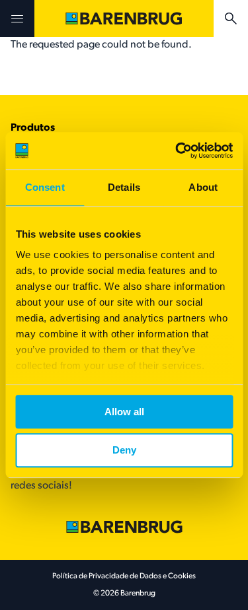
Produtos (33, 128)
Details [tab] (124, 187)
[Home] (123, 18)
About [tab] (203, 187)
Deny (124, 450)
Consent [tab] (45, 187)
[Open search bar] (231, 18)
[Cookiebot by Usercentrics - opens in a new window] (176, 150)
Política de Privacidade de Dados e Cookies (124, 576)
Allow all (124, 411)
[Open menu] (17, 18)
